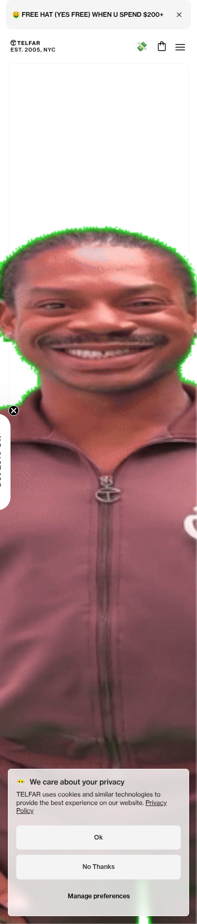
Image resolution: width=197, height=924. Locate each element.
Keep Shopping (98, 489)
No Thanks (98, 867)
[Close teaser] (13, 410)
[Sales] (141, 46)
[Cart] (160, 46)
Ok (98, 837)
